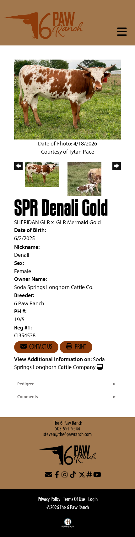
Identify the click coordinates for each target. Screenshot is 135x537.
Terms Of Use (74, 500)
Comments (27, 396)
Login (93, 500)
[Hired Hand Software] (68, 526)
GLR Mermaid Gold (78, 222)
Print (80, 347)
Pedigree (25, 384)
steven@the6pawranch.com (67, 435)
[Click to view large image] (67, 99)
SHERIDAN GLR (32, 222)
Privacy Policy (49, 500)
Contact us (40, 347)
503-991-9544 (67, 429)
